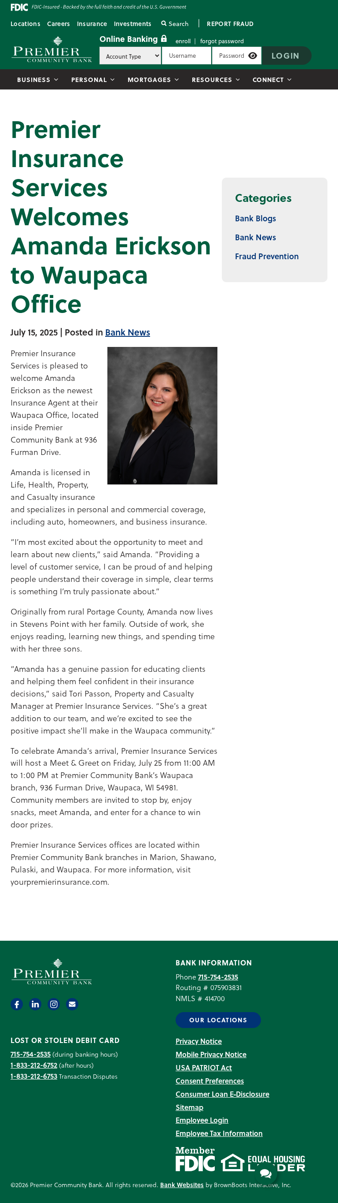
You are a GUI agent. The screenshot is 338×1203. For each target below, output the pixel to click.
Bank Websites (182, 1184)
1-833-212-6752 (34, 1065)
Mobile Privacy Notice (211, 1054)
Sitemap (189, 1107)
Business (34, 79)
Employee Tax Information (219, 1133)
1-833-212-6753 (34, 1076)
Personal (89, 79)
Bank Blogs (255, 218)
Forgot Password (222, 41)
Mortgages (149, 79)
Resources (212, 79)
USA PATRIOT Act (204, 1067)
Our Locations (218, 1019)
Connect (268, 79)
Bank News (127, 332)
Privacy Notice (199, 1041)
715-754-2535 (218, 977)
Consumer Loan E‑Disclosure (222, 1094)
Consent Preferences (210, 1081)
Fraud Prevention (267, 256)
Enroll (183, 41)
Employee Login (202, 1120)
